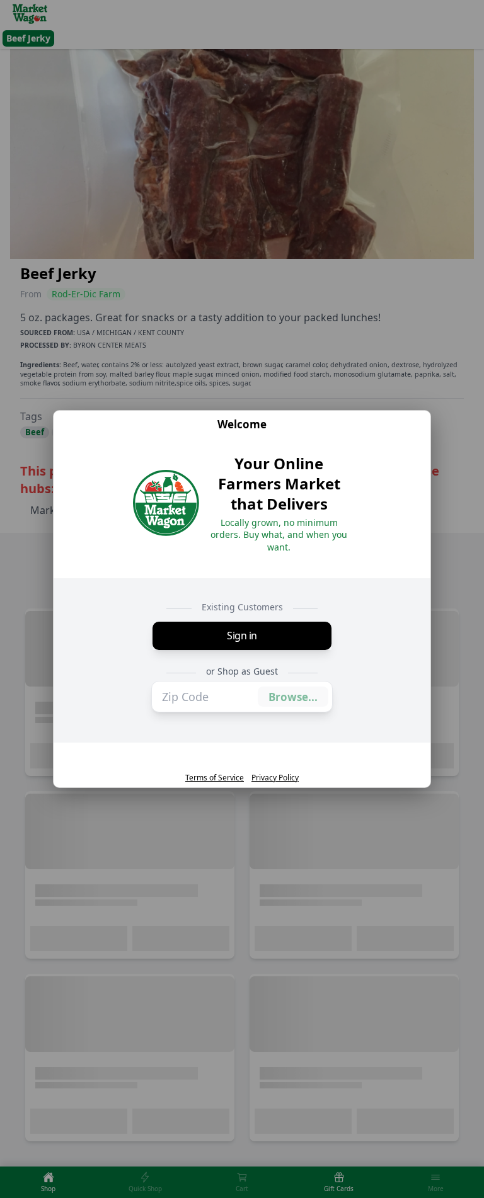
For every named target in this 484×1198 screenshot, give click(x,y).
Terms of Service (214, 778)
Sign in (242, 635)
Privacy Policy (275, 778)
